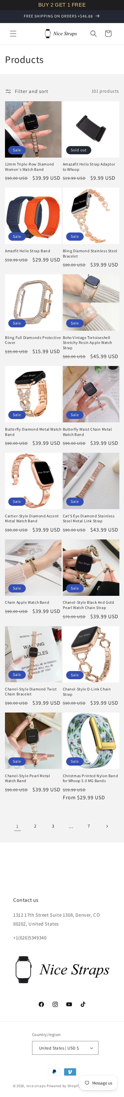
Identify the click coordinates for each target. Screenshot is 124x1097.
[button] (13, 33)
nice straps (36, 1085)
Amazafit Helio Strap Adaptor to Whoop (89, 167)
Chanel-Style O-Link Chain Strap (87, 691)
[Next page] (107, 826)
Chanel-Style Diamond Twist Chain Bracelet (31, 691)
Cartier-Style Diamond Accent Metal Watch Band (32, 518)
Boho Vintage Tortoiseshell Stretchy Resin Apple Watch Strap (87, 342)
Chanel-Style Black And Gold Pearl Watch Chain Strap (88, 605)
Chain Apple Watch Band (27, 602)
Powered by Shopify (64, 1085)
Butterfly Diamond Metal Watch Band (33, 432)
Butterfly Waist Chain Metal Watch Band (87, 432)
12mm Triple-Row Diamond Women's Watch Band (29, 167)
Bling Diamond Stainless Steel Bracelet (90, 253)
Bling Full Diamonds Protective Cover (33, 340)
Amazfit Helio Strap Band (27, 250)
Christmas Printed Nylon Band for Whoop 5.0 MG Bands (90, 778)
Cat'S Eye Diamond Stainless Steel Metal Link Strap (89, 518)
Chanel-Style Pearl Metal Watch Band (27, 778)
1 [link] (17, 826)
